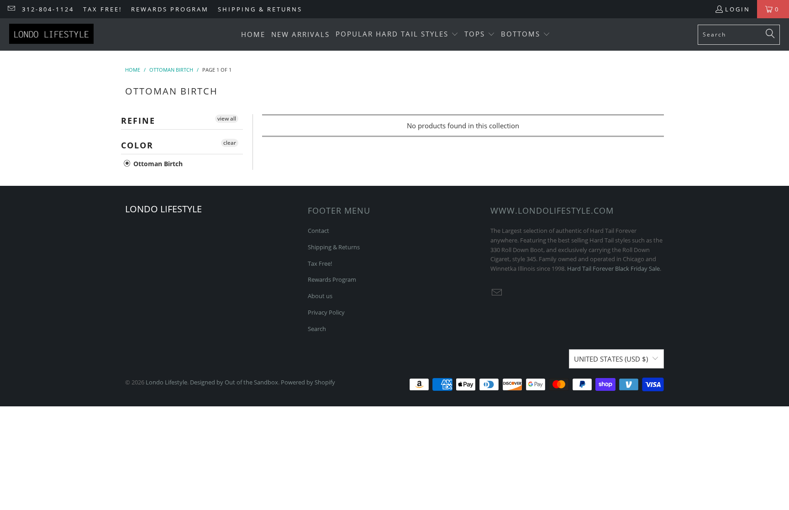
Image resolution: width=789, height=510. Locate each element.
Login (737, 9)
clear (229, 143)
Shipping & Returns (260, 9)
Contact (318, 230)
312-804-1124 (48, 9)
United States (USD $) (611, 358)
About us (320, 296)
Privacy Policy (326, 312)
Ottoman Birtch (157, 163)
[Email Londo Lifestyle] (11, 9)
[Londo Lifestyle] (51, 34)
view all (226, 118)
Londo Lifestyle (166, 382)
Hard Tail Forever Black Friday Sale (613, 268)
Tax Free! (102, 9)
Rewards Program (170, 9)
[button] (397, 34)
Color (137, 145)
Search (317, 329)
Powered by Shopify (308, 382)
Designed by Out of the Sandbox (234, 382)
